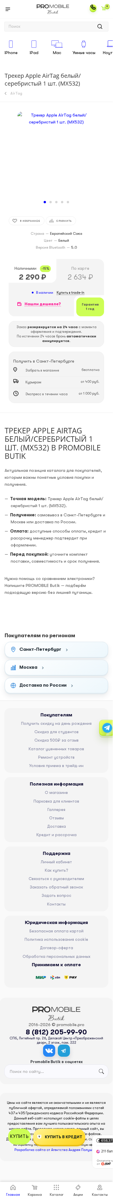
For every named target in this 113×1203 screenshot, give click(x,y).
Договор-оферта (56, 947)
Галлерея (56, 809)
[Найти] (99, 26)
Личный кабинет (56, 862)
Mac (57, 52)
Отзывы (56, 818)
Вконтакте (49, 1051)
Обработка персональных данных (56, 956)
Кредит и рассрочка (56, 834)
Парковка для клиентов (56, 801)
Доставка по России (42, 685)
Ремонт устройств (56, 757)
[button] (45, 202)
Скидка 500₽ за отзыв (56, 740)
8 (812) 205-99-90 (56, 1032)
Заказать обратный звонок (56, 887)
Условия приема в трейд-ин (56, 765)
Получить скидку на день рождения (56, 723)
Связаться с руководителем (56, 878)
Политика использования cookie (56, 939)
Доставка (56, 826)
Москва (28, 667)
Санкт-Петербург (40, 649)
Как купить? (56, 870)
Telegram (64, 1051)
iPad (33, 52)
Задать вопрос (56, 895)
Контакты (56, 904)
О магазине (56, 792)
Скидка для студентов (56, 731)
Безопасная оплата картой (56, 931)
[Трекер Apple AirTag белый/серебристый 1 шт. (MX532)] (56, 154)
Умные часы (84, 52)
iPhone (11, 52)
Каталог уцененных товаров (56, 748)
